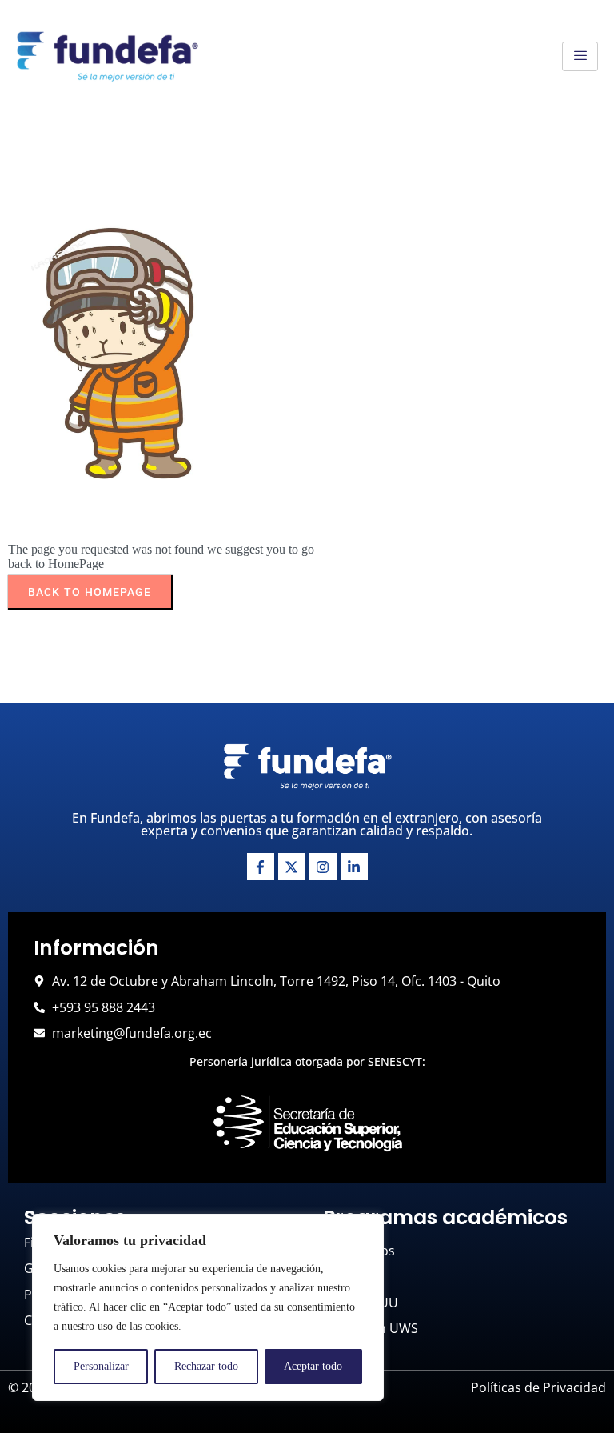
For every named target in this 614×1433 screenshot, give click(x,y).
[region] (208, 1307)
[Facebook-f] (260, 866)
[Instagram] (323, 866)
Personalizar (101, 1366)
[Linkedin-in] (354, 866)
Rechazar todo (206, 1366)
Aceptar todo (313, 1366)
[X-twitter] (291, 866)
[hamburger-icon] (580, 56)
